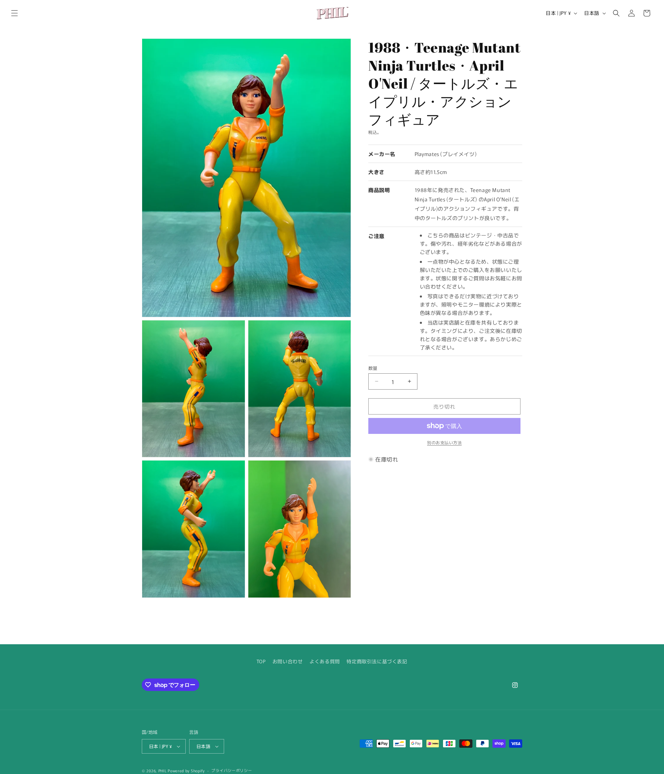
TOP (261, 661)
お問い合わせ (288, 661)
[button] (14, 13)
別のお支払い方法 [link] (444, 442)
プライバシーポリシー (231, 770)
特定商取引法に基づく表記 (377, 661)
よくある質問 (325, 661)
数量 (373, 367)
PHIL (162, 770)
